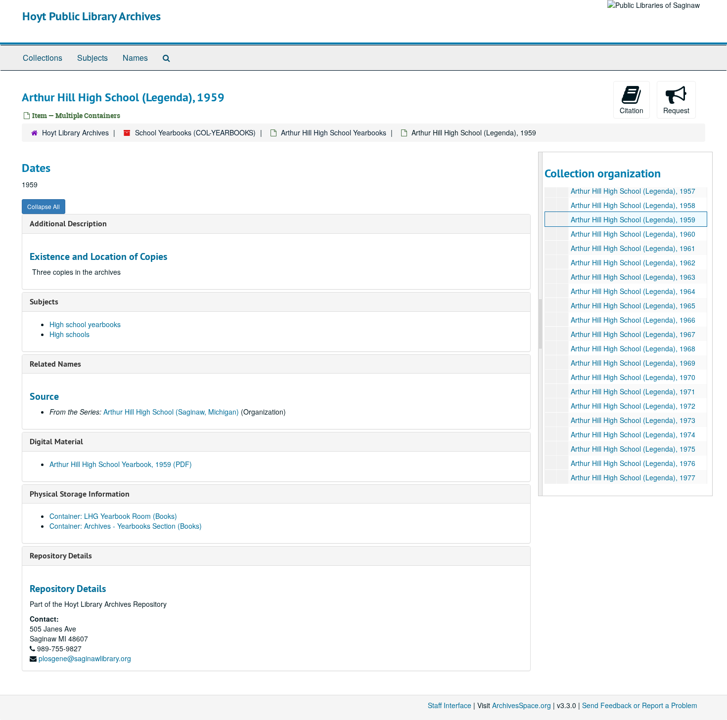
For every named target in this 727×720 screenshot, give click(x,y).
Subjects (92, 57)
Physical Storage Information (80, 494)
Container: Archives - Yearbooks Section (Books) (125, 526)
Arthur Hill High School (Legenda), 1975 (633, 449)
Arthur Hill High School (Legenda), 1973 (633, 420)
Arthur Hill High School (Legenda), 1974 (633, 434)
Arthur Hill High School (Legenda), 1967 (633, 334)
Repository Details (61, 556)
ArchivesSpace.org (521, 705)
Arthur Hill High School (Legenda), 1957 (633, 191)
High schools (69, 334)
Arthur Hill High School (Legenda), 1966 (633, 320)
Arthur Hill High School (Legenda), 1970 (633, 377)
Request (676, 110)
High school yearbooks (85, 324)
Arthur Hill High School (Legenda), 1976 (633, 463)
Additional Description (68, 223)
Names (135, 57)
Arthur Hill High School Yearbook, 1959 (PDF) (120, 464)
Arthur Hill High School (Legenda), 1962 (633, 262)
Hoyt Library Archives (75, 132)
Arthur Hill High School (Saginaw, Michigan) (171, 412)
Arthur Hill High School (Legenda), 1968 (633, 348)
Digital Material (56, 441)
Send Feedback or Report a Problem (639, 705)
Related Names (55, 364)
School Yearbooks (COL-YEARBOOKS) (195, 132)
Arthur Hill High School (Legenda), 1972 (633, 406)
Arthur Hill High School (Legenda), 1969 (633, 363)
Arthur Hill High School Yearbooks (333, 132)
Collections (42, 57)
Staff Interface (449, 705)
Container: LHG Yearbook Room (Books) (113, 516)
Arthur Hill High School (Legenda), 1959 (633, 219)
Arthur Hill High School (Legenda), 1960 (633, 234)
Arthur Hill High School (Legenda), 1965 (633, 305)
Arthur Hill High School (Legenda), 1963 (633, 277)
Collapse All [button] (43, 206)
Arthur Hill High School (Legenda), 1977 (633, 477)
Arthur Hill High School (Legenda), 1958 (633, 205)
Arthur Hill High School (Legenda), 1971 (633, 391)
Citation (631, 110)
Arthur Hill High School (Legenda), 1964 (633, 291)
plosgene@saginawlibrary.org (85, 658)
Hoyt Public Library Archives (91, 16)
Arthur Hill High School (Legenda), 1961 (633, 248)
